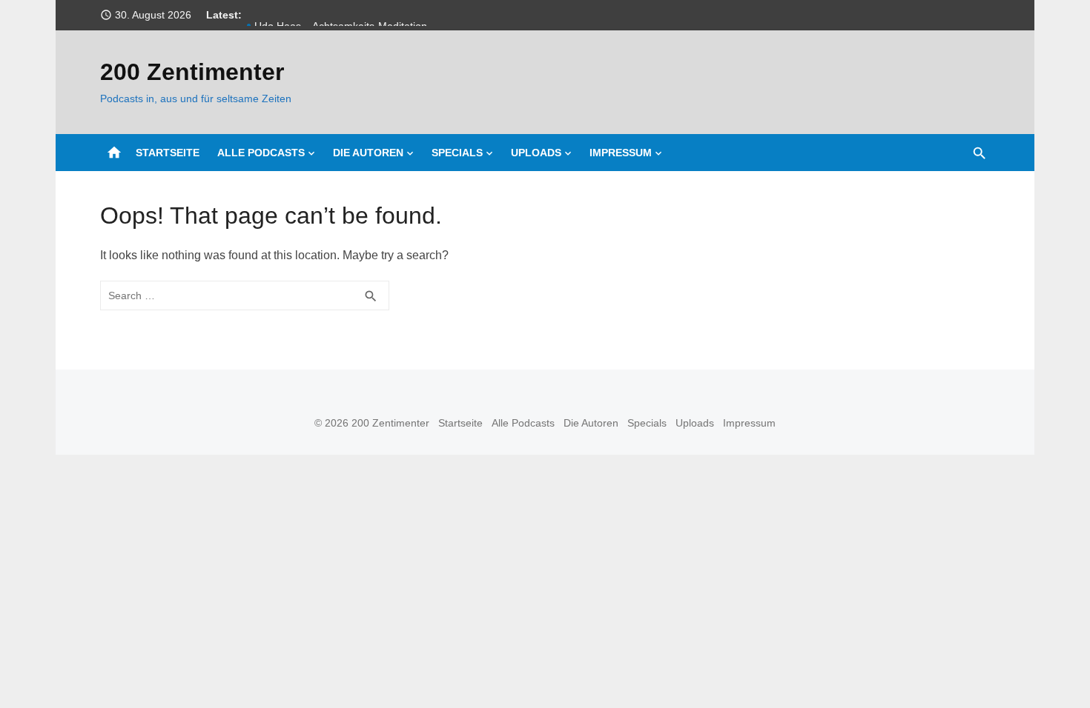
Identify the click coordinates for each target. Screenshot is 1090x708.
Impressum (620, 152)
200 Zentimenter (192, 72)
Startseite (167, 152)
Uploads (536, 152)
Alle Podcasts (261, 152)
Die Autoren (368, 152)
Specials (457, 152)
